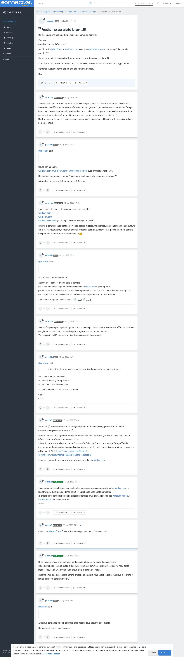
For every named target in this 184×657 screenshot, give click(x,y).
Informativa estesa (51, 654)
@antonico (43, 151)
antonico (49, 97)
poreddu (51, 21)
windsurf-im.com (120, 496)
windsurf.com (56, 49)
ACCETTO (165, 653)
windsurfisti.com (46, 499)
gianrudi (49, 482)
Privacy (5, 650)
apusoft (48, 420)
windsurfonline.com (96, 49)
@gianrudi (42, 606)
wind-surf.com (71, 49)
